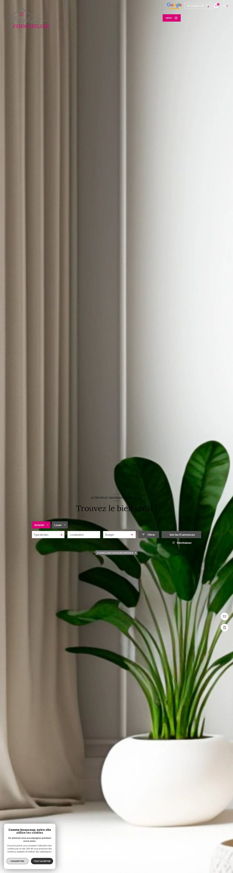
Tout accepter (42, 861)
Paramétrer (17, 861)
